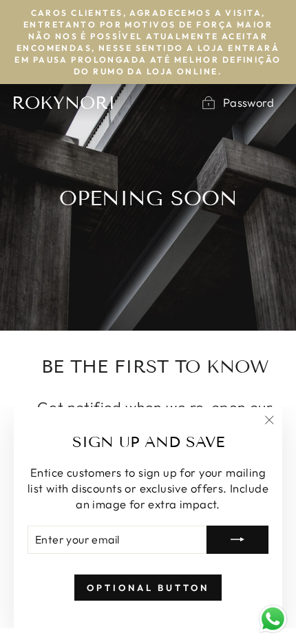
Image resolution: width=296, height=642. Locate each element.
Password (248, 102)
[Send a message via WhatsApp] (273, 619)
